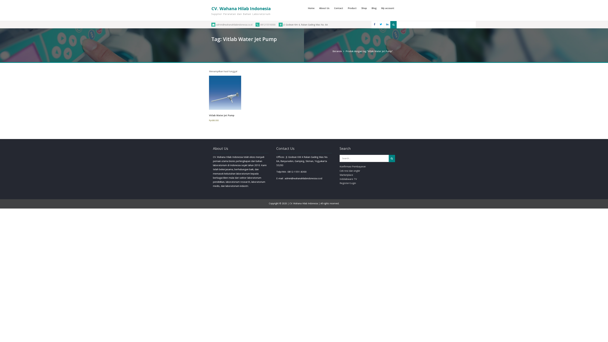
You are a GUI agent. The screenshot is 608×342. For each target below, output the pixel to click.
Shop (364, 8)
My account (387, 8)
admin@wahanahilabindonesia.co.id (234, 24)
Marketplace (346, 174)
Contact (338, 8)
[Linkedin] (387, 24)
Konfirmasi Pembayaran (353, 166)
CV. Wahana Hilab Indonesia (241, 8)
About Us (324, 8)
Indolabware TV (348, 178)
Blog (374, 8)
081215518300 (268, 24)
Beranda (337, 51)
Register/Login (348, 183)
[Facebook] (374, 24)
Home (311, 8)
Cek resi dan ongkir (350, 170)
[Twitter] (381, 24)
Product (352, 8)
